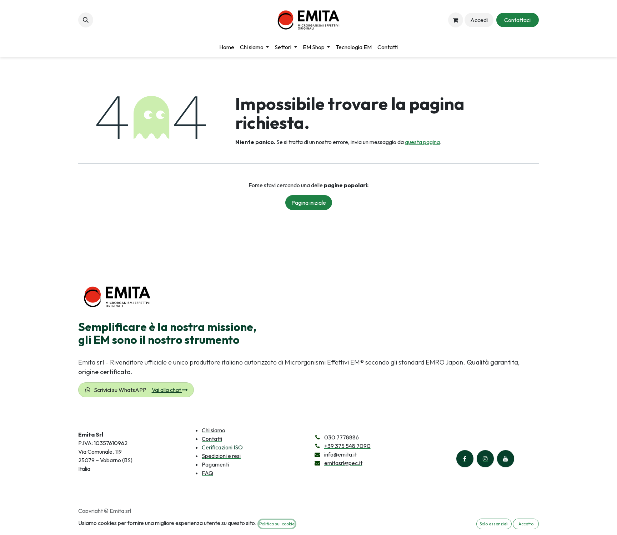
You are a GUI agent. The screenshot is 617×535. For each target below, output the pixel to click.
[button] (85, 19)
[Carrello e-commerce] (455, 19)
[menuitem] (226, 47)
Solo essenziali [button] (494, 523)
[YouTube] (505, 458)
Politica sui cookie (277, 523)
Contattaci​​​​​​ (517, 20)
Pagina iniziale (308, 202)
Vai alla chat (167, 389)
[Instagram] (485, 458)
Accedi (479, 20)
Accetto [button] (525, 523)
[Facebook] (464, 458)
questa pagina (422, 142)
